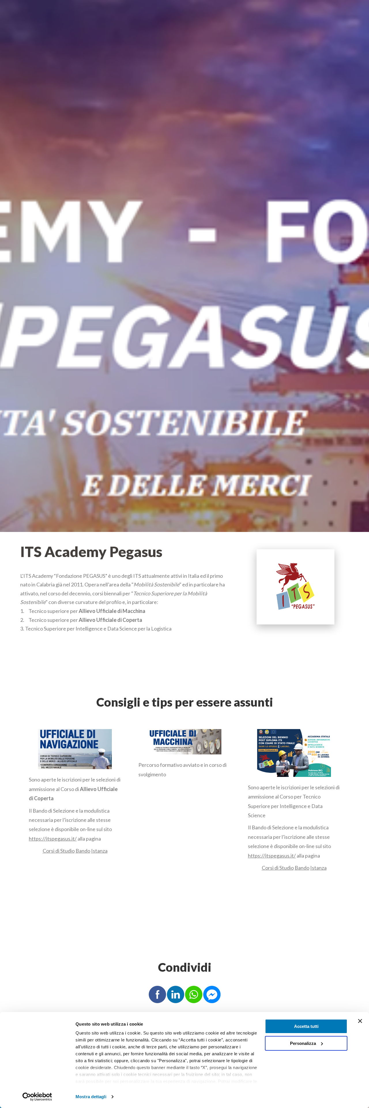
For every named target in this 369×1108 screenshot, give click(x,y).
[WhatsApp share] (193, 994)
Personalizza (303, 1043)
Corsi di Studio (59, 850)
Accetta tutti (306, 1026)
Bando (83, 850)
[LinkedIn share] (175, 994)
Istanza (99, 850)
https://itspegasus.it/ (53, 838)
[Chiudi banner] (360, 1021)
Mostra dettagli (91, 1096)
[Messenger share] (212, 994)
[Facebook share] (157, 994)
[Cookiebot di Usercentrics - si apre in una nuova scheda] (37, 1096)
